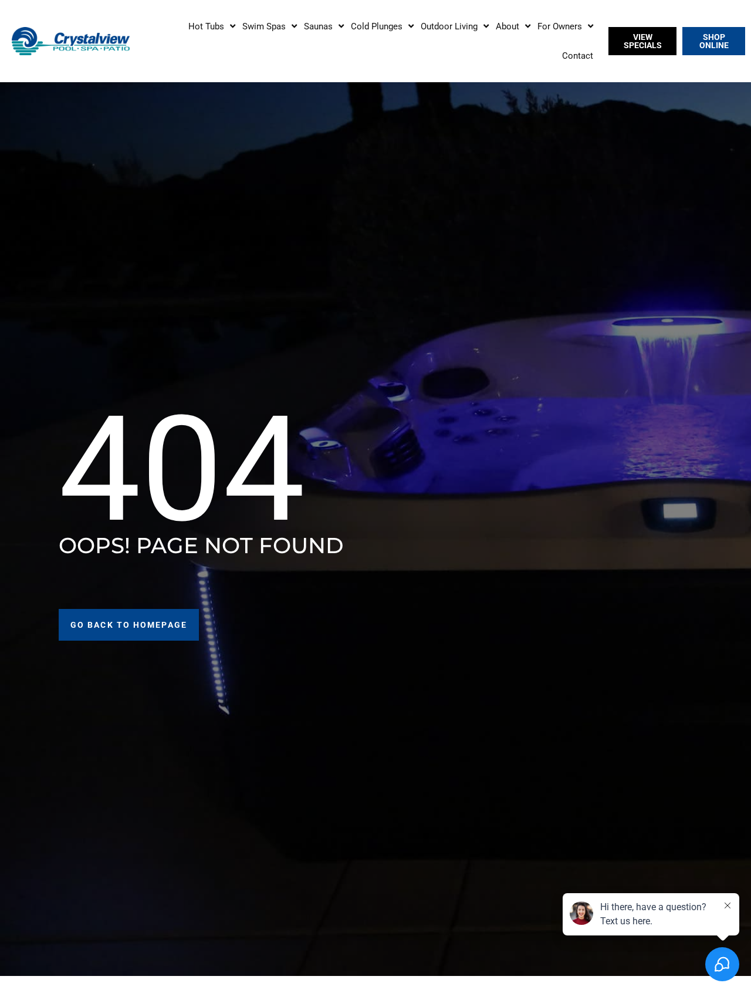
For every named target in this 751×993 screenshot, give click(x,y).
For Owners (559, 26)
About (507, 26)
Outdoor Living (449, 26)
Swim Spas (264, 26)
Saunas (318, 26)
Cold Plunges (376, 26)
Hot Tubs (206, 26)
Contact (577, 56)
